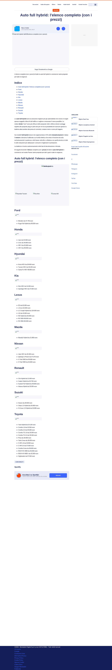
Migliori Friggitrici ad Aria (86, 136)
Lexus (20, 100)
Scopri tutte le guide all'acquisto (80, 146)
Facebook (74, 154)
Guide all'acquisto (45, 4)
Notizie (59, 4)
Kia (19, 97)
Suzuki (20, 110)
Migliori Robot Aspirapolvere (86, 142)
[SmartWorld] (22, 4)
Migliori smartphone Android (86, 125)
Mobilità (56, 10)
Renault (20, 108)
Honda (20, 92)
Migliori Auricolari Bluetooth (86, 130)
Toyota (20, 113)
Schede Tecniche (83, 4)
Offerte (53, 4)
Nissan (20, 105)
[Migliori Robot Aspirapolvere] (96, 142)
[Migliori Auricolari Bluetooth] (96, 130)
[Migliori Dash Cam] (96, 119)
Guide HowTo (66, 4)
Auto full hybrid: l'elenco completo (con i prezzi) (34, 87)
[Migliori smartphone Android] (96, 125)
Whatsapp (74, 164)
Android (74, 4)
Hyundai (21, 94)
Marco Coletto (25, 28)
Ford (19, 89)
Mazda (20, 102)
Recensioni (35, 4)
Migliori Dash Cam (84, 119)
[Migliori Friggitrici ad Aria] (96, 136)
